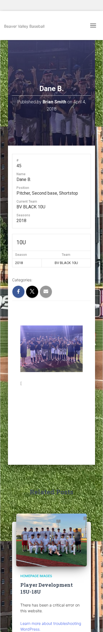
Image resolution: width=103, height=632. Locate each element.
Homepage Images (36, 576)
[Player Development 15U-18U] (51, 539)
